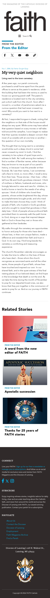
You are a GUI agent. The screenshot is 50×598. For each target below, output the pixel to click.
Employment (12, 531)
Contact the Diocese (16, 524)
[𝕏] (7, 481)
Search (26, 36)
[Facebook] (3, 481)
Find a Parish (12, 538)
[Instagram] (12, 481)
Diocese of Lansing (15, 527)
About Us (11, 520)
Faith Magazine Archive (17, 534)
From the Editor (13, 44)
